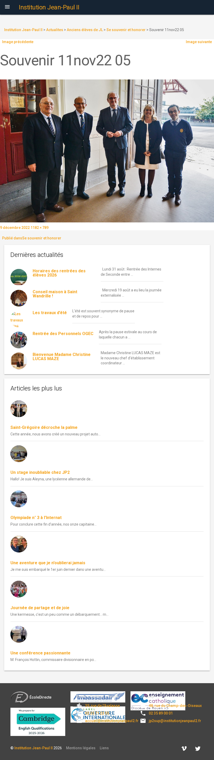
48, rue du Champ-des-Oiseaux (175, 706)
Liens (104, 748)
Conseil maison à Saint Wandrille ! (55, 293)
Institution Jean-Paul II (33, 748)
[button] (7, 7)
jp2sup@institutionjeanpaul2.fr (175, 721)
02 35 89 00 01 (161, 713)
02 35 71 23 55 (97, 713)
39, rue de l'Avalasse (102, 706)
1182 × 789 (40, 228)
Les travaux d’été (50, 312)
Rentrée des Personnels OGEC (63, 333)
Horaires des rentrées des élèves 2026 (59, 273)
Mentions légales (81, 748)
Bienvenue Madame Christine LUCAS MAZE (62, 356)
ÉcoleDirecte (40, 697)
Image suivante (199, 42)
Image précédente (17, 42)
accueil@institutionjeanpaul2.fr (112, 721)
